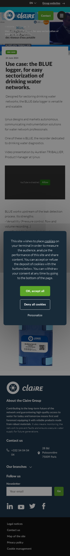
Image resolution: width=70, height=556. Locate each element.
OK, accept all (35, 291)
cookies (50, 241)
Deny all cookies (35, 304)
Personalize (35, 315)
